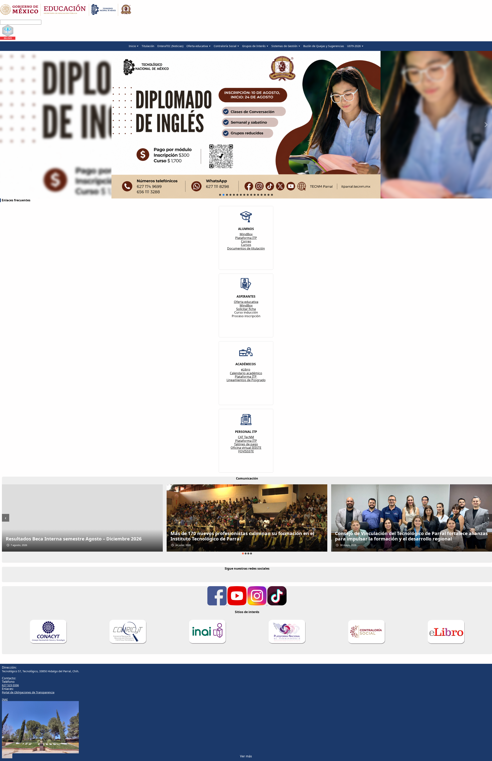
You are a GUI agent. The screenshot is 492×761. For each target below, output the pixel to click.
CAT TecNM (246, 437)
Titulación (148, 46)
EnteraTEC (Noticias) (170, 46)
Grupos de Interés (254, 46)
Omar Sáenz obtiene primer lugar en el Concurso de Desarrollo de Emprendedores (410, 536)
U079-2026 (354, 46)
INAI (5, 699)
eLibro (245, 369)
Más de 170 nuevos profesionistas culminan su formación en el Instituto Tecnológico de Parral (78, 536)
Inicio (132, 46)
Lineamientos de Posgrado (246, 380)
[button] (6, 125)
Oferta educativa (197, 46)
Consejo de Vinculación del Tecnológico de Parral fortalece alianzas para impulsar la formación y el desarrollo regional (246, 536)
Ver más (246, 756)
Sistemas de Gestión (284, 46)
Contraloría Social (225, 46)
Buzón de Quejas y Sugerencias (323, 46)
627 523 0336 (10, 685)
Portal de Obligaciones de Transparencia (28, 692)
